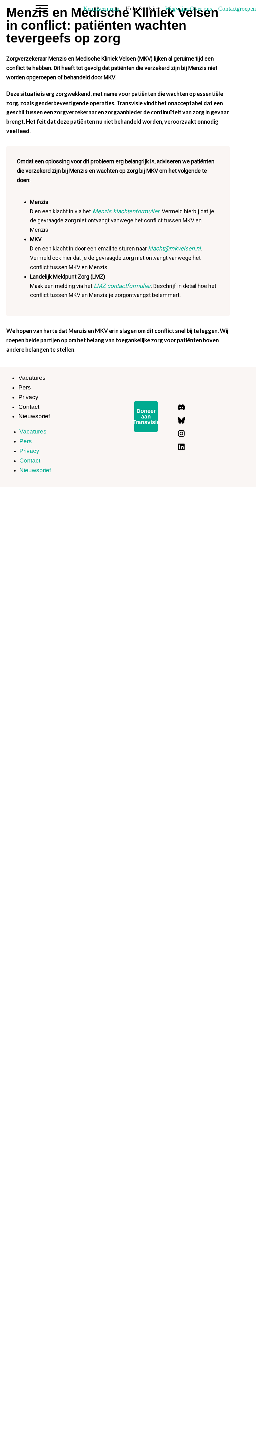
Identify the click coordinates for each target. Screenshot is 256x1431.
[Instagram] (181, 433)
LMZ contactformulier (122, 286)
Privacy (28, 397)
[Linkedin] (181, 447)
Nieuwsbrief (34, 416)
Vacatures (32, 377)
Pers (24, 387)
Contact (28, 407)
